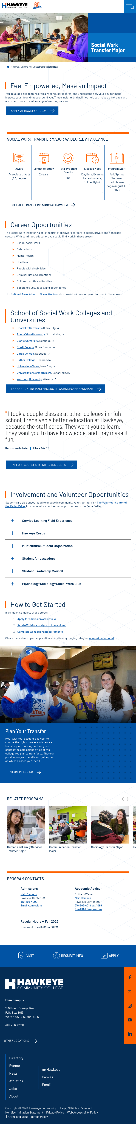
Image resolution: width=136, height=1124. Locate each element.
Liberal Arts (27, 66)
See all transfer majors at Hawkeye (40, 205)
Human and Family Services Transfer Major (24, 849)
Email (46, 1084)
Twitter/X (130, 992)
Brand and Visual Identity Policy (28, 1116)
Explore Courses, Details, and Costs (38, 464)
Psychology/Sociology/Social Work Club (51, 584)
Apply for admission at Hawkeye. (37, 618)
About (13, 1096)
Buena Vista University (31, 334)
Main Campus (29, 894)
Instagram (130, 1006)
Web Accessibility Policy (82, 1112)
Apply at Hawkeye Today (29, 110)
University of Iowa (28, 366)
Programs (16, 66)
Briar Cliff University (29, 328)
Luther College (26, 360)
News (13, 1073)
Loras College (25, 353)
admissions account (101, 638)
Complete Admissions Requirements (40, 631)
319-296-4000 (29, 901)
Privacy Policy (55, 1112)
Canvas (47, 1077)
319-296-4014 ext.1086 (88, 905)
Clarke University (27, 340)
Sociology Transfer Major (107, 847)
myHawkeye (51, 1069)
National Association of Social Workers (34, 294)
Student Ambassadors (38, 558)
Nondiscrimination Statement (24, 1112)
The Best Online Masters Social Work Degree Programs (52, 388)
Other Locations (16, 1040)
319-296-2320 (14, 1025)
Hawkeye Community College (22, 5)
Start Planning (21, 772)
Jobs (13, 1088)
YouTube (130, 1020)
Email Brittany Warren (88, 909)
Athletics (16, 1081)
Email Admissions (31, 905)
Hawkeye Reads (33, 533)
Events (14, 1065)
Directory (16, 1058)
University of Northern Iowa (34, 372)
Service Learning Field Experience (47, 520)
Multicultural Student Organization (47, 546)
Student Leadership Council (42, 571)
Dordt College (25, 347)
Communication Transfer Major (65, 849)
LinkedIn (130, 1034)
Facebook (130, 978)
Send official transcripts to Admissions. (41, 625)
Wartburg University (29, 379)
